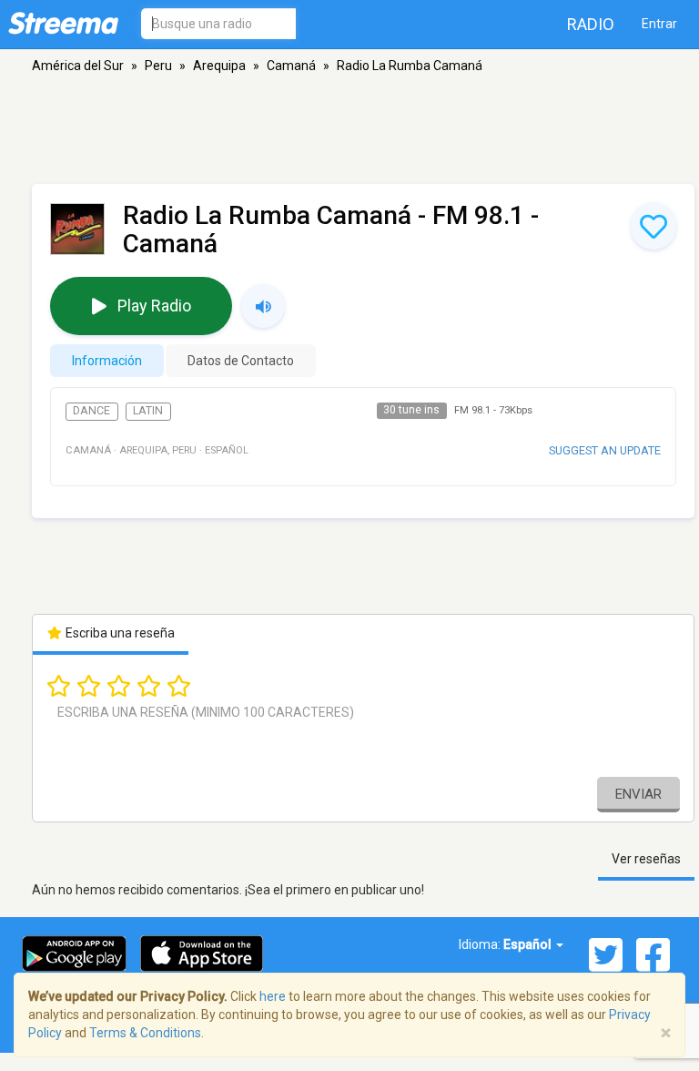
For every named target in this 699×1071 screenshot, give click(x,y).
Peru (158, 65)
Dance (91, 410)
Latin (148, 410)
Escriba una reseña (119, 633)
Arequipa (219, 65)
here (272, 996)
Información (107, 360)
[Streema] (63, 23)
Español (528, 944)
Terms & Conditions (145, 1032)
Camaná (291, 65)
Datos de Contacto (240, 360)
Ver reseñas (646, 859)
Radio (590, 24)
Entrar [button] (659, 23)
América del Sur (78, 65)
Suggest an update (605, 450)
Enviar (638, 794)
